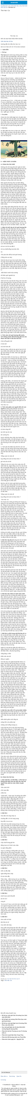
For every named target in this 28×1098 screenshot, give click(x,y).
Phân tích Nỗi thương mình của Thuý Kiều (14, 1037)
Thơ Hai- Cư (8, 980)
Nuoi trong (12, 1076)
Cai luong (3, 1079)
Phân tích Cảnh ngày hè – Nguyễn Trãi (13, 1039)
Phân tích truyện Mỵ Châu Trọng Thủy (12, 1035)
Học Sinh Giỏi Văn (14, 6)
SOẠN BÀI (14, 2)
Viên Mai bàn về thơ (7, 41)
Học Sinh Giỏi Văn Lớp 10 (13, 978)
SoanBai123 (4, 6)
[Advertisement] (14, 23)
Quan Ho (19, 1076)
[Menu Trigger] (2, 2)
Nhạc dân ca (4, 1076)
